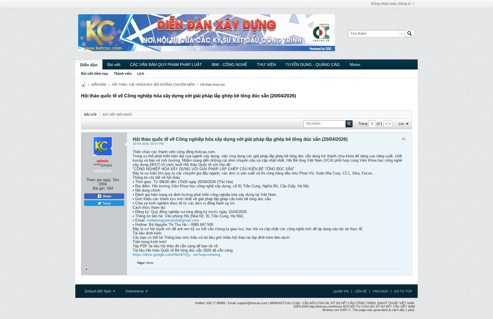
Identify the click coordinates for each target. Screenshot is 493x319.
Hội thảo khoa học (212, 84)
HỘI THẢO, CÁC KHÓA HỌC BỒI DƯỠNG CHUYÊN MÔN (153, 84)
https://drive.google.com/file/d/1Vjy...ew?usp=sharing (176, 254)
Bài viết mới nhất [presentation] (117, 114)
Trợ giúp (380, 291)
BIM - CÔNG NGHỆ (229, 64)
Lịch (140, 74)
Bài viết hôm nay (94, 74)
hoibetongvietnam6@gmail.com (173, 220)
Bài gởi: (99, 188)
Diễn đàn (89, 65)
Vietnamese (135, 291)
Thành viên (123, 74)
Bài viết (113, 64)
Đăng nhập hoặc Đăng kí (391, 4)
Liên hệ (361, 291)
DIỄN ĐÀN (98, 84)
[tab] (90, 114)
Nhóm (354, 64)
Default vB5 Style (98, 291)
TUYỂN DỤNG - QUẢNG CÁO (313, 64)
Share (106, 196)
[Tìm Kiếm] (410, 33)
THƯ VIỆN (266, 64)
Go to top (403, 291)
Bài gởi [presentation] (90, 114)
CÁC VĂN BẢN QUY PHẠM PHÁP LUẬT (166, 64)
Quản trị (341, 291)
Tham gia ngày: (99, 180)
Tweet (106, 203)
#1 (404, 139)
